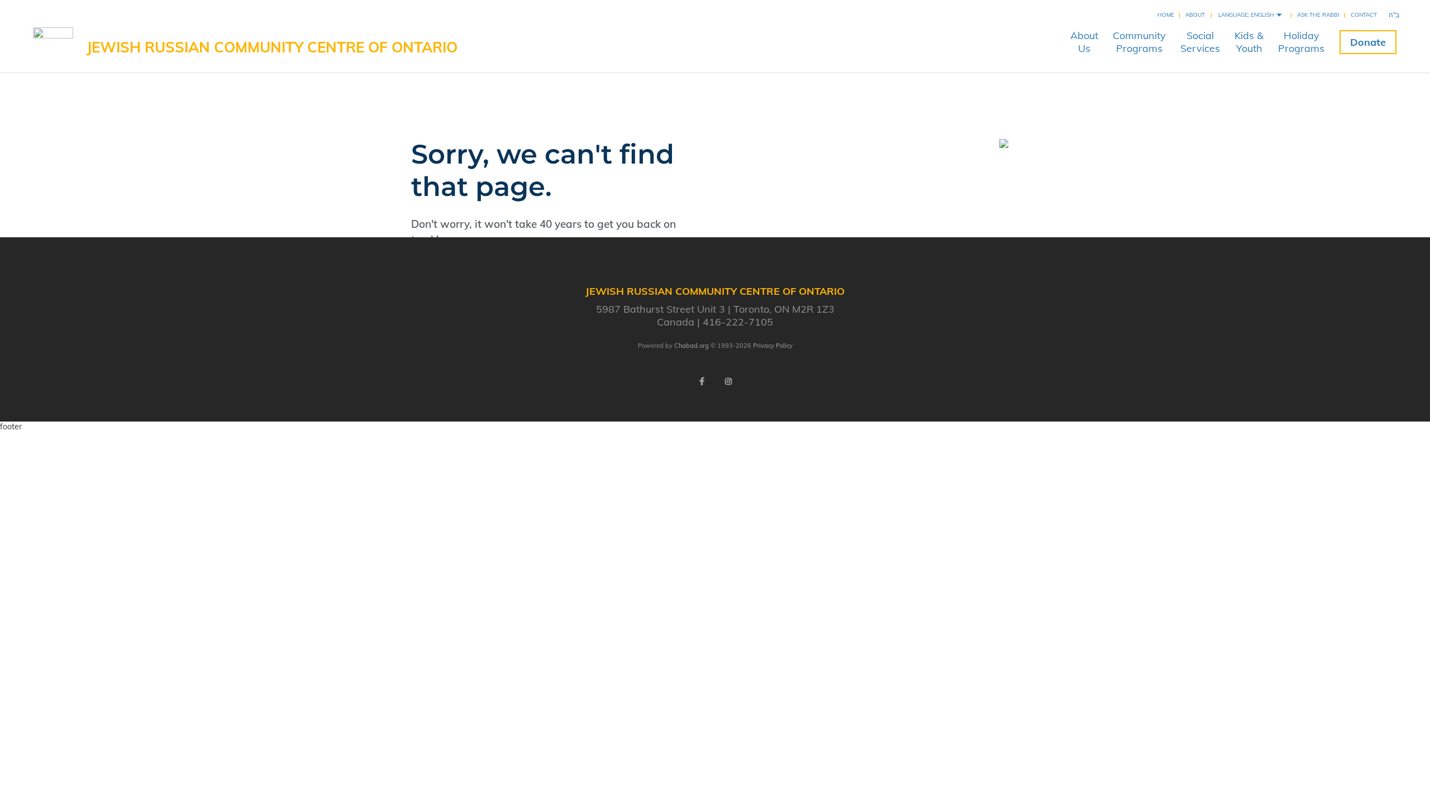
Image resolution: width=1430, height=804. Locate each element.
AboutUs (1084, 42)
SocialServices (1200, 42)
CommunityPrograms (1139, 42)
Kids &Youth (1249, 42)
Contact (1364, 14)
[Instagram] (728, 381)
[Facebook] (701, 381)
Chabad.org (691, 346)
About (1195, 14)
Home (1165, 14)
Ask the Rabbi (1318, 14)
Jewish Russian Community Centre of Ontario (272, 47)
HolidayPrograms (1301, 42)
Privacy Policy (773, 346)
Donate (1368, 42)
